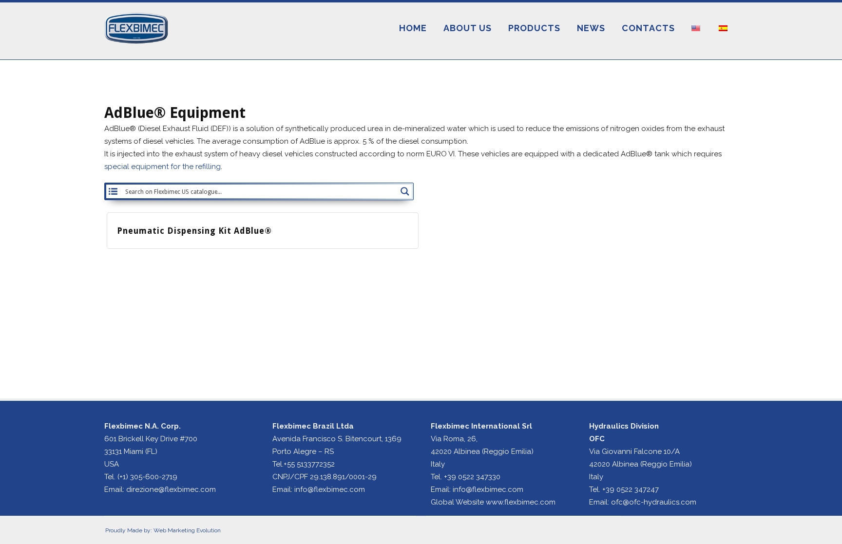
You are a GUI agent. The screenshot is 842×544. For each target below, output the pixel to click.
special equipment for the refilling (162, 166)
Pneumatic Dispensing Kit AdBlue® (194, 231)
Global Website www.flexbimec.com (493, 502)
